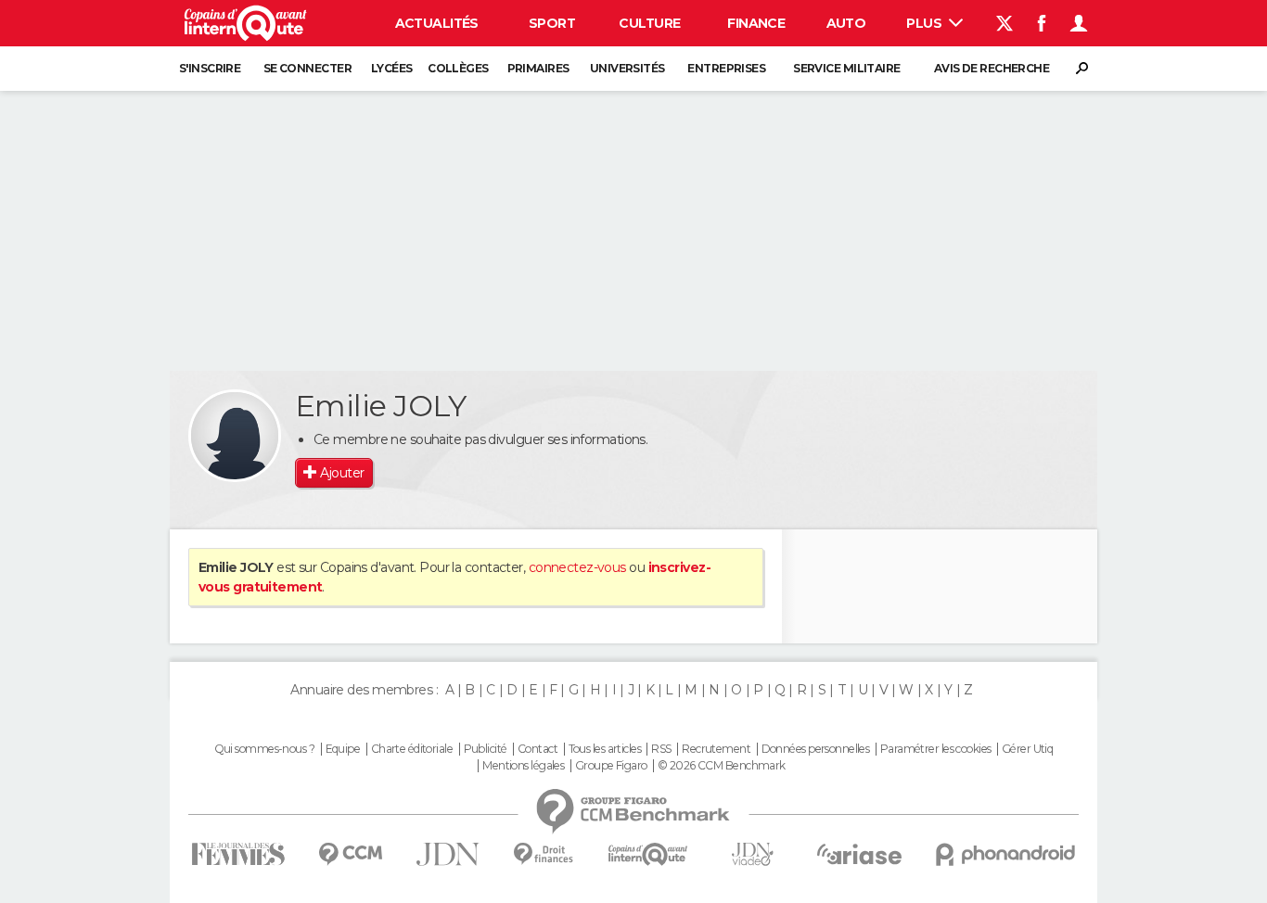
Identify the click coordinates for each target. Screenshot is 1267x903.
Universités (627, 68)
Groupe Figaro (611, 765)
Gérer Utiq (1027, 749)
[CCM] (350, 854)
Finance (756, 23)
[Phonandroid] (1006, 854)
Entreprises (726, 68)
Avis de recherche (991, 68)
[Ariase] (859, 854)
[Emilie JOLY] (234, 435)
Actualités (437, 23)
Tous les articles (605, 749)
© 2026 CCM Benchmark (722, 765)
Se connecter (307, 68)
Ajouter (342, 472)
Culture (649, 23)
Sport (552, 23)
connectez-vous (577, 567)
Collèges (458, 68)
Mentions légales (523, 765)
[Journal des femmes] (238, 854)
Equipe (343, 749)
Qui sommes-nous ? (264, 749)
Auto (846, 23)
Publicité (485, 749)
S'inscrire (209, 68)
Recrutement (716, 749)
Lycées (392, 68)
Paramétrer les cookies (936, 749)
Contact (537, 749)
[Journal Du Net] (448, 854)
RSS (661, 749)
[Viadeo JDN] (752, 854)
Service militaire (846, 68)
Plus (925, 23)
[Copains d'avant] (648, 854)
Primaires (538, 68)
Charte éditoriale (412, 749)
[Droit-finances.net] (544, 854)
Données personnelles (815, 749)
